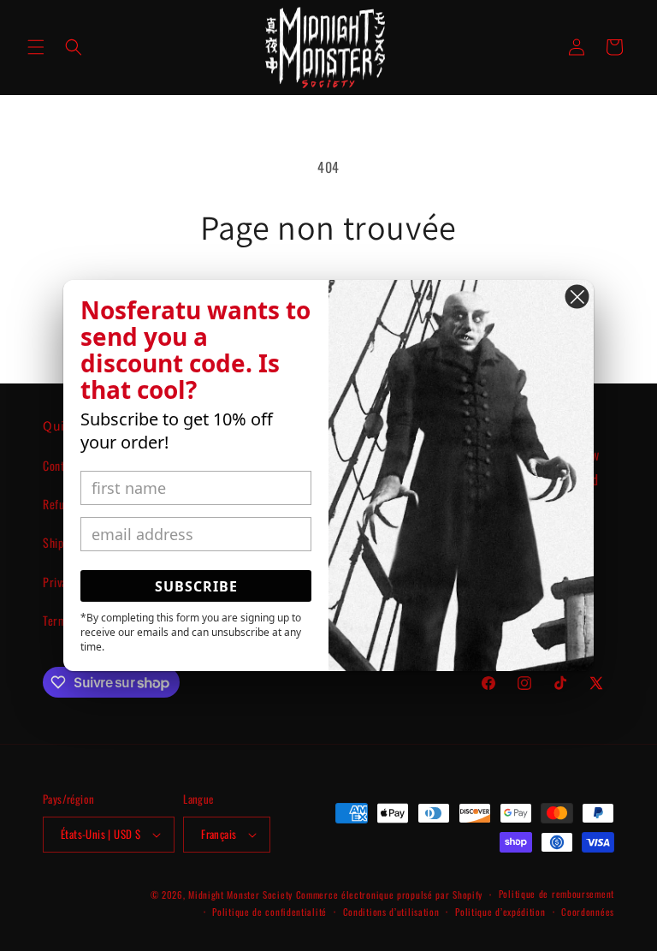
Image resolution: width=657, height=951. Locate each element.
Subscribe (196, 586)
